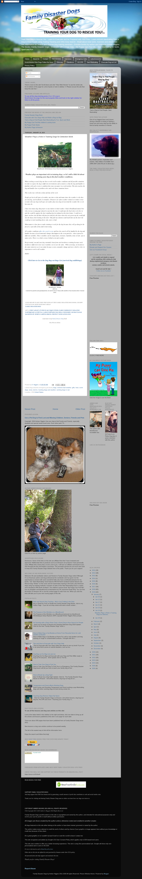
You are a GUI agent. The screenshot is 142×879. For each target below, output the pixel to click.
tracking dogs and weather (47, 390)
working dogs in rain (63, 390)
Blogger (106, 874)
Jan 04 (97, 597)
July (95, 635)
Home (27, 59)
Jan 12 (97, 599)
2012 (94, 573)
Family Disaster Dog (57, 318)
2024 (94, 663)
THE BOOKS (56, 59)
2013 (94, 575)
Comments (31, 76)
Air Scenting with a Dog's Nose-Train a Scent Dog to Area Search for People (58, 622)
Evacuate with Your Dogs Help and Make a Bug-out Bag (43, 117)
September (97, 640)
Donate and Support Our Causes (100, 247)
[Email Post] (52, 384)
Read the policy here (47, 849)
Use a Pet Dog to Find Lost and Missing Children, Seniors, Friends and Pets (54, 418)
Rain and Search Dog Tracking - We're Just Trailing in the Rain (53, 601)
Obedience (70, 62)
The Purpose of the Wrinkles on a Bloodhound (48, 612)
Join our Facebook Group (98, 250)
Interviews (68, 59)
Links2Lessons (96, 59)
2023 (94, 660)
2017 (94, 586)
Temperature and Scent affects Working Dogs (48, 685)
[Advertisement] (55, 402)
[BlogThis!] (58, 385)
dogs (54, 387)
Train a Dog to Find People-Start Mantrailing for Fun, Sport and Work (47, 120)
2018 (94, 589)
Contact (45, 59)
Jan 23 (97, 607)
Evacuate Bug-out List (108, 62)
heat (77, 387)
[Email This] (56, 385)
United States (39, 392)
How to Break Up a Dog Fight (42, 675)
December (97, 648)
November (97, 646)
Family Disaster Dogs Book (34, 115)
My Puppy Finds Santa (32, 125)
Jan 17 (97, 602)
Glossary (60, 62)
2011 (94, 570)
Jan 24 (97, 610)
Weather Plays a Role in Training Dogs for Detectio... (105, 613)
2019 (94, 592)
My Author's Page (95, 245)
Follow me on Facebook (103, 271)
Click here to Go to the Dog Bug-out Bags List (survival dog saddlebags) (55, 260)
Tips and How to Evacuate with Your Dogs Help (48, 643)
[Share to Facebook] (62, 385)
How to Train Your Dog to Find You (44, 664)
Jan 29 (97, 618)
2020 (94, 652)
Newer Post (30, 409)
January (96, 594)
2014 (94, 578)
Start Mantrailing (92, 62)
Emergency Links (81, 59)
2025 (94, 666)
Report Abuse (30, 868)
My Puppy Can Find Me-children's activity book (40, 122)
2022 (94, 657)
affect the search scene (46, 231)
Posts (29, 73)
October (96, 643)
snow (30, 390)
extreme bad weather (64, 387)
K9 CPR (80, 62)
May (95, 629)
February (97, 621)
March (96, 624)
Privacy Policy (30, 65)
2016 (94, 584)
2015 (94, 581)
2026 (94, 668)
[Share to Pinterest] (64, 385)
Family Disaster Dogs (33, 306)
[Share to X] (60, 385)
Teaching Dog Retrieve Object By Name (46, 696)
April (95, 627)
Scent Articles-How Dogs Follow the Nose (39, 62)
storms (35, 390)
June (95, 632)
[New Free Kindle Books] (71, 787)
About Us (36, 59)
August (96, 638)
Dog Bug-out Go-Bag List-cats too (44, 654)
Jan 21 (97, 605)
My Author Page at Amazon (34, 127)
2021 (94, 655)
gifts (73, 387)
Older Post (80, 409)
